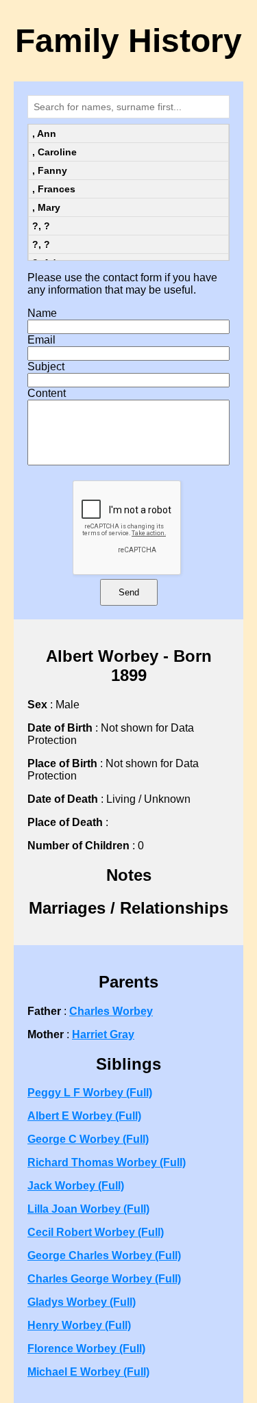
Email (41, 340)
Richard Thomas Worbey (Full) (106, 1162)
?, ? (41, 225)
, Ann (44, 133)
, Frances (53, 188)
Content (46, 393)
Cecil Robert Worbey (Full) (95, 1232)
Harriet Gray (103, 1034)
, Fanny (49, 170)
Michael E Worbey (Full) (88, 1372)
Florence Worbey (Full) (86, 1348)
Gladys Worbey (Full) (81, 1302)
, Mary (46, 207)
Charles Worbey (111, 1011)
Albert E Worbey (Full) (84, 1116)
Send (129, 592)
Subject (45, 366)
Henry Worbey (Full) (79, 1325)
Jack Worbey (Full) (75, 1186)
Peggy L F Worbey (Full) (89, 1092)
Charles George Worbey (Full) (104, 1279)
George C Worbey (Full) (88, 1139)
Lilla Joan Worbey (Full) (88, 1209)
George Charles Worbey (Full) (104, 1255)
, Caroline (54, 151)
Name (42, 313)
